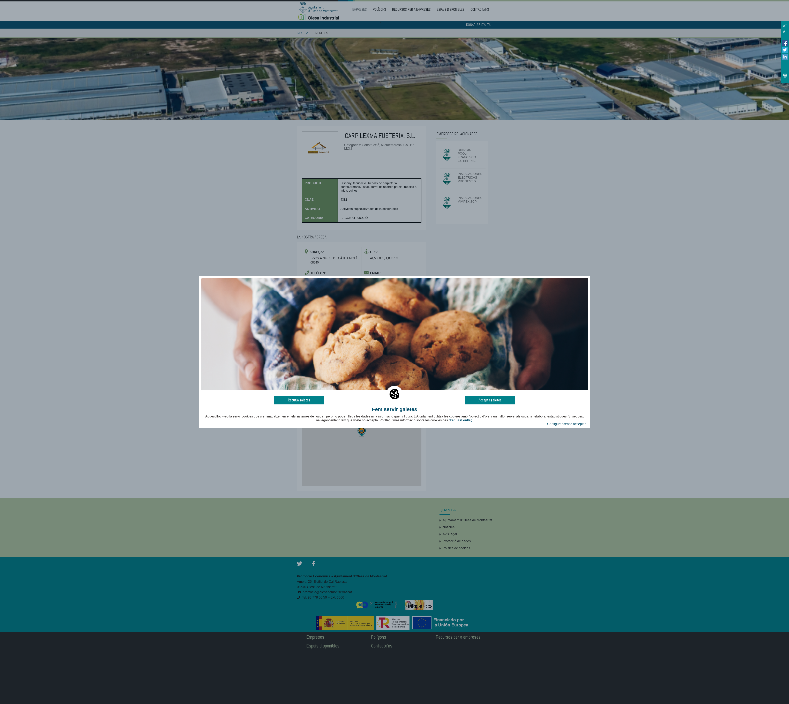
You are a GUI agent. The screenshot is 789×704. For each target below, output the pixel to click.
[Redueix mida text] (785, 31)
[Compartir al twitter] (785, 49)
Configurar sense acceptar (566, 424)
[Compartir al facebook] (785, 43)
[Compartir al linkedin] (785, 56)
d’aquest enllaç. (461, 420)
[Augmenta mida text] (785, 25)
